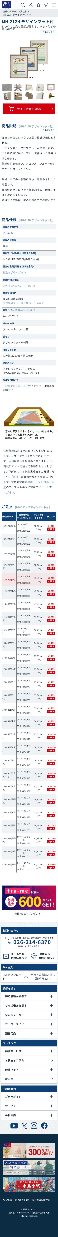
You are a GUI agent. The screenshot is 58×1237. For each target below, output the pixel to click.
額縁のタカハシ (10, 11)
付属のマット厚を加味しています (24, 303)
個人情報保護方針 (41, 1200)
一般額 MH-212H (12, 386)
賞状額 (23, 11)
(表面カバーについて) (25, 310)
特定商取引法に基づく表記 (16, 1200)
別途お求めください (14, 272)
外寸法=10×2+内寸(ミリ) (20, 286)
